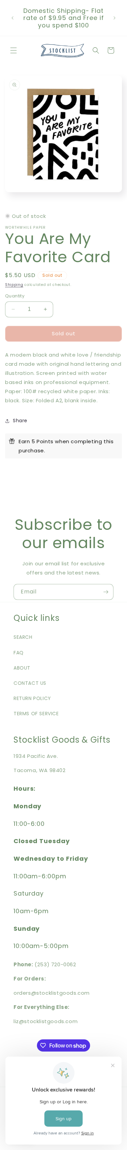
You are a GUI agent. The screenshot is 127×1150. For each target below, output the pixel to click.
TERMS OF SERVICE (36, 713)
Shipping (14, 284)
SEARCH (23, 637)
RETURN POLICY (32, 698)
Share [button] (20, 420)
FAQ (19, 652)
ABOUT (22, 667)
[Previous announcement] (12, 17)
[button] (13, 50)
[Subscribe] (105, 592)
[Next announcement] (114, 17)
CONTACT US (30, 683)
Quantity (14, 296)
